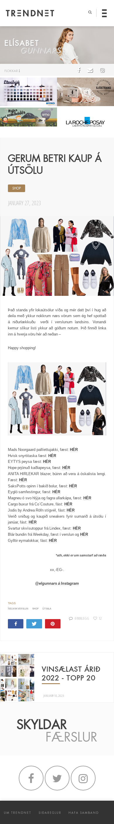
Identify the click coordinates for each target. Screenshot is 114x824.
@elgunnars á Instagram (57, 583)
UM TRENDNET (17, 813)
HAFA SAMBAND (83, 813)
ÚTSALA (46, 608)
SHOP (16, 188)
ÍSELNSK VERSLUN (18, 608)
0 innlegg (82, 618)
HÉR (74, 449)
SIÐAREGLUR (50, 813)
